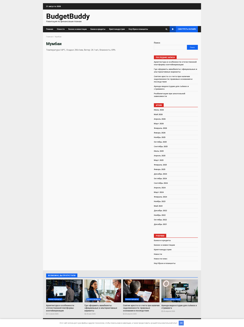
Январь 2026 (159, 132)
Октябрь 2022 (160, 219)
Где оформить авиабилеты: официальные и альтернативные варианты (103, 290)
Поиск (157, 42)
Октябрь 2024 (160, 178)
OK (181, 323)
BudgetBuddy (68, 16)
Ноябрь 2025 (159, 137)
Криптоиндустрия (117, 29)
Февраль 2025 (160, 165)
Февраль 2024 (160, 197)
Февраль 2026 (160, 128)
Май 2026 (158, 114)
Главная (49, 29)
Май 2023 (158, 206)
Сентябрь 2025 (161, 146)
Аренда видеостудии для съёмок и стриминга (179, 290)
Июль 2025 (159, 151)
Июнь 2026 (159, 110)
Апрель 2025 (159, 155)
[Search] (166, 29)
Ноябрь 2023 (159, 201)
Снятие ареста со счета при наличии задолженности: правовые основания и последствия (173, 79)
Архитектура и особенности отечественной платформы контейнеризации (64, 290)
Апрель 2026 (159, 119)
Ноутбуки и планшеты (138, 29)
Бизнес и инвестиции (77, 29)
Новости (61, 29)
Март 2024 (159, 192)
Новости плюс (160, 258)
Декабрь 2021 (160, 224)
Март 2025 (159, 160)
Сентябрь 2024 (161, 183)
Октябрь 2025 (160, 142)
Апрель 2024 (159, 187)
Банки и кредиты (97, 29)
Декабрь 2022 (160, 210)
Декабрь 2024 (160, 174)
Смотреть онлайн (187, 29)
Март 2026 (159, 123)
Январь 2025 (159, 169)
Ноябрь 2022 (159, 215)
